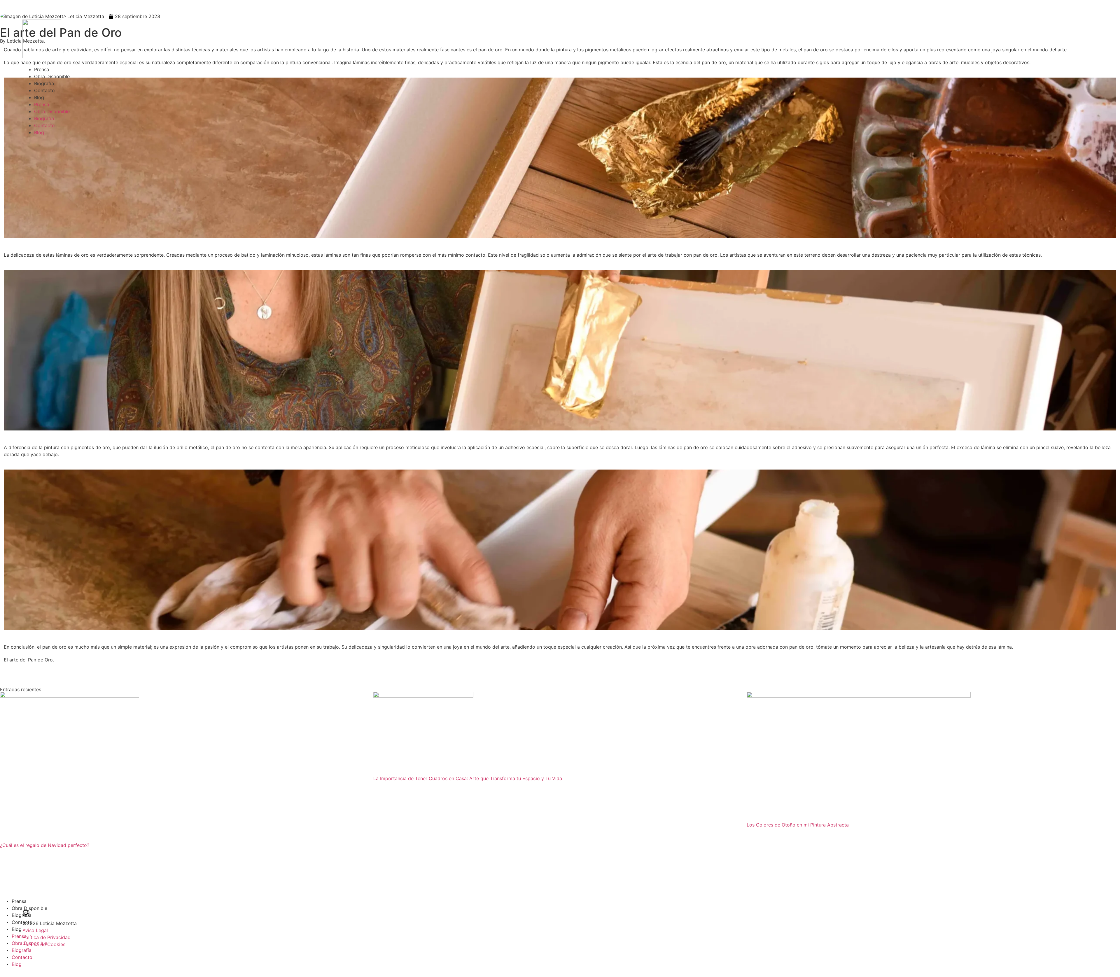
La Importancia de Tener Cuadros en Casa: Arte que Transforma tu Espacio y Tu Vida (467, 778)
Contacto (44, 90)
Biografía (44, 83)
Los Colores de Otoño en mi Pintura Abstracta (798, 825)
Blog (39, 97)
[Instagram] (26, 913)
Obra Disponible (52, 76)
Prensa (41, 69)
